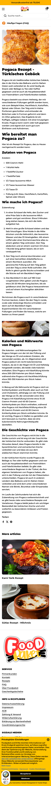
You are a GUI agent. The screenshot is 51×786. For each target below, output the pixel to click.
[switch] (5, 782)
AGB (4, 711)
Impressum (7, 707)
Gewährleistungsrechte (13, 725)
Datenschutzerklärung (13, 704)
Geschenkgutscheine (12, 691)
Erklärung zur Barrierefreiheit (16, 721)
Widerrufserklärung (12, 718)
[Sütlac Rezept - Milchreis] (25, 601)
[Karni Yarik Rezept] (25, 557)
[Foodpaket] (24, 9)
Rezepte (6, 681)
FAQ (4, 684)
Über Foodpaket (10, 688)
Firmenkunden (9, 674)
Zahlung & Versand (11, 714)
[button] (46, 9)
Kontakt (6, 677)
